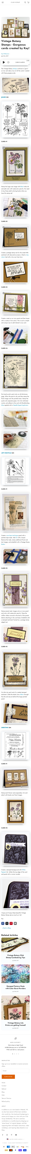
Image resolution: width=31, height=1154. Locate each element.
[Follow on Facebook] (2, 1135)
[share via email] (15, 923)
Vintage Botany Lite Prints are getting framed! (15, 1024)
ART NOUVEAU (6, 453)
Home (3, 1083)
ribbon (22, 694)
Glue (2, 405)
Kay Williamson (5, 54)
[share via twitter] (6, 923)
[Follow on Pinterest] (11, 1135)
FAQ (3, 1095)
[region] (15, 1044)
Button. (3, 544)
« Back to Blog (6, 928)
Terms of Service (6, 1098)
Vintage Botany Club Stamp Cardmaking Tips (15, 956)
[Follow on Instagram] (7, 1135)
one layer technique (12, 535)
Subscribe (8, 1077)
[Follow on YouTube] (16, 1135)
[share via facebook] (2, 923)
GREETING (4, 728)
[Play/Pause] (4, 62)
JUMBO (3, 97)
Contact (4, 1086)
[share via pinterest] (11, 923)
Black (22, 187)
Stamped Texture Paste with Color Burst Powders (16, 987)
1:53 (27, 60)
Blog (3, 1092)
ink (16, 538)
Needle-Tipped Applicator (20, 405)
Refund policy (6, 1101)
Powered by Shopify (22, 1143)
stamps (15, 69)
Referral (4, 1089)
